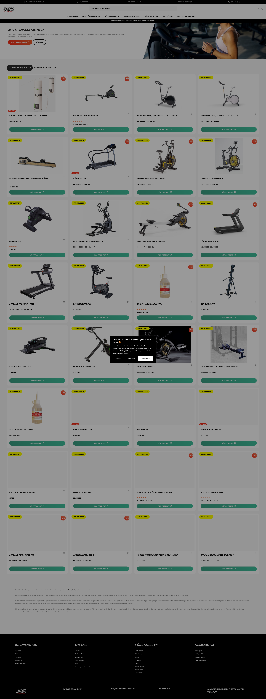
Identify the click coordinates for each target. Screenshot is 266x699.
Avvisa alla (131, 358)
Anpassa (118, 358)
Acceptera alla (145, 358)
